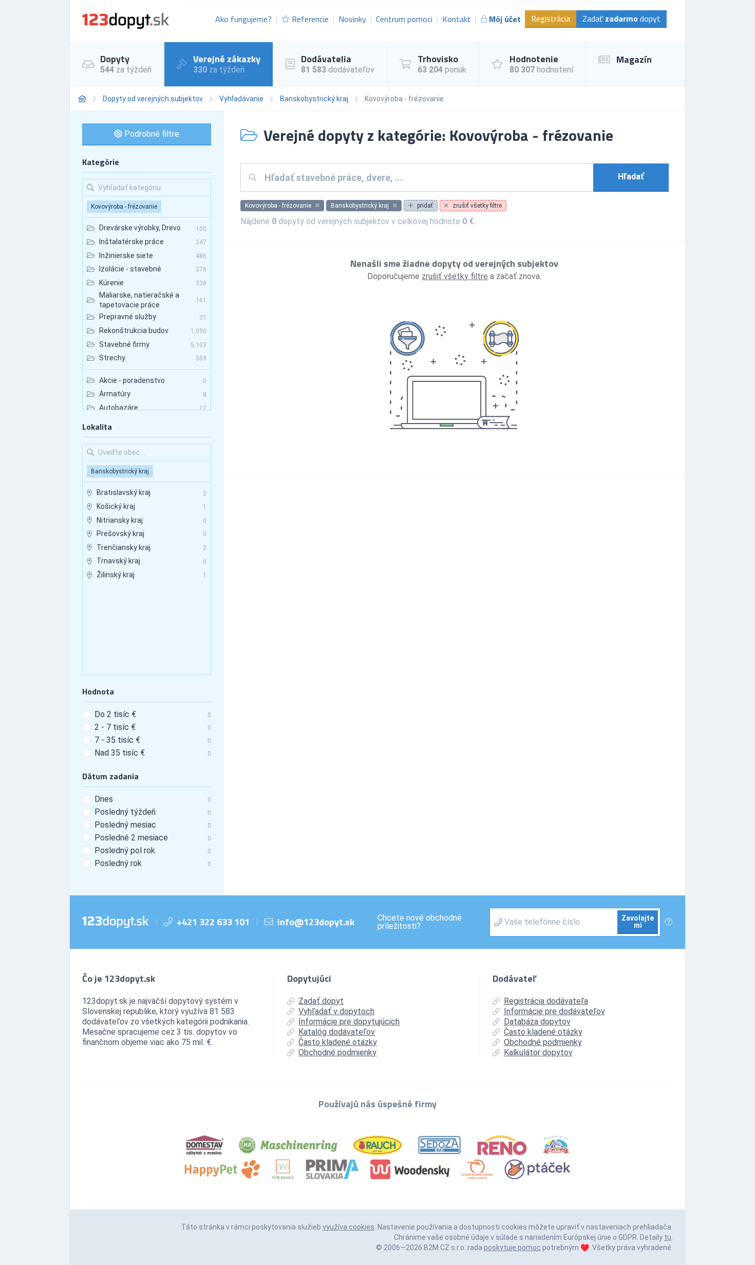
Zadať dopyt (621, 18)
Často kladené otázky (337, 1042)
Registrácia (550, 18)
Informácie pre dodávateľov (554, 1011)
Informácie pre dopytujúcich (349, 1021)
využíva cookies (348, 1227)
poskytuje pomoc (512, 1247)
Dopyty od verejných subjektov (153, 99)
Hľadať (631, 176)
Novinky (352, 19)
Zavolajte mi (637, 921)
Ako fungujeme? (243, 19)
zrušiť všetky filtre (455, 276)
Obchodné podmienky (337, 1052)
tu (667, 1237)
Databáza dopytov (537, 1021)
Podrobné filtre (150, 134)
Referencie (310, 19)
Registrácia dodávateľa (546, 1001)
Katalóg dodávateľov (336, 1032)
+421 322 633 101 (213, 922)
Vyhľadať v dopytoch (336, 1011)
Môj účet (505, 19)
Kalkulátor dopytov (538, 1052)
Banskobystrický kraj (314, 99)
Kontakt (456, 19)
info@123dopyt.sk (315, 922)
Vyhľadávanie (241, 99)
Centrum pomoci (404, 19)
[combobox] (425, 177)
